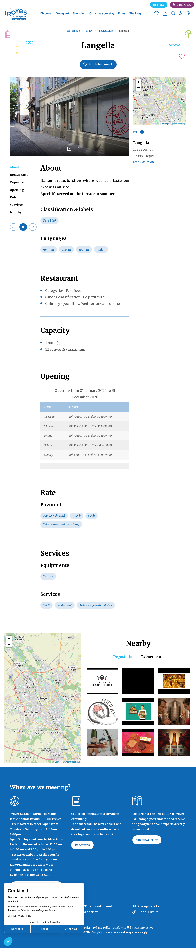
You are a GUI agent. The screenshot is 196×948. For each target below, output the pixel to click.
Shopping (79, 13)
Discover (46, 13)
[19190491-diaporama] (69, 117)
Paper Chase (184, 4)
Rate (13, 197)
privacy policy (111, 932)
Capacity (17, 182)
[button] (8, 941)
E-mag (161, 4)
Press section (88, 912)
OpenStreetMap (178, 123)
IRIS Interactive (143, 927)
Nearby (16, 212)
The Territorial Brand (94, 906)
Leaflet (163, 123)
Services (17, 205)
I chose (44, 928)
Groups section (150, 906)
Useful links (148, 912)
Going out (62, 13)
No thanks (17, 928)
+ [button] (138, 81)
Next (79, 150)
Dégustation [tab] (124, 656)
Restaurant (19, 175)
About (14, 167)
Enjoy (122, 13)
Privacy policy (101, 927)
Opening (17, 190)
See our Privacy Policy (19, 916)
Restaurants (106, 30)
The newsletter (147, 840)
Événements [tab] (152, 656)
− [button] (138, 87)
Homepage (73, 30)
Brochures (82, 845)
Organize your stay (101, 13)
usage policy (133, 932)
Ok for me (71, 928)
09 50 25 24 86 (143, 162)
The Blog (135, 13)
